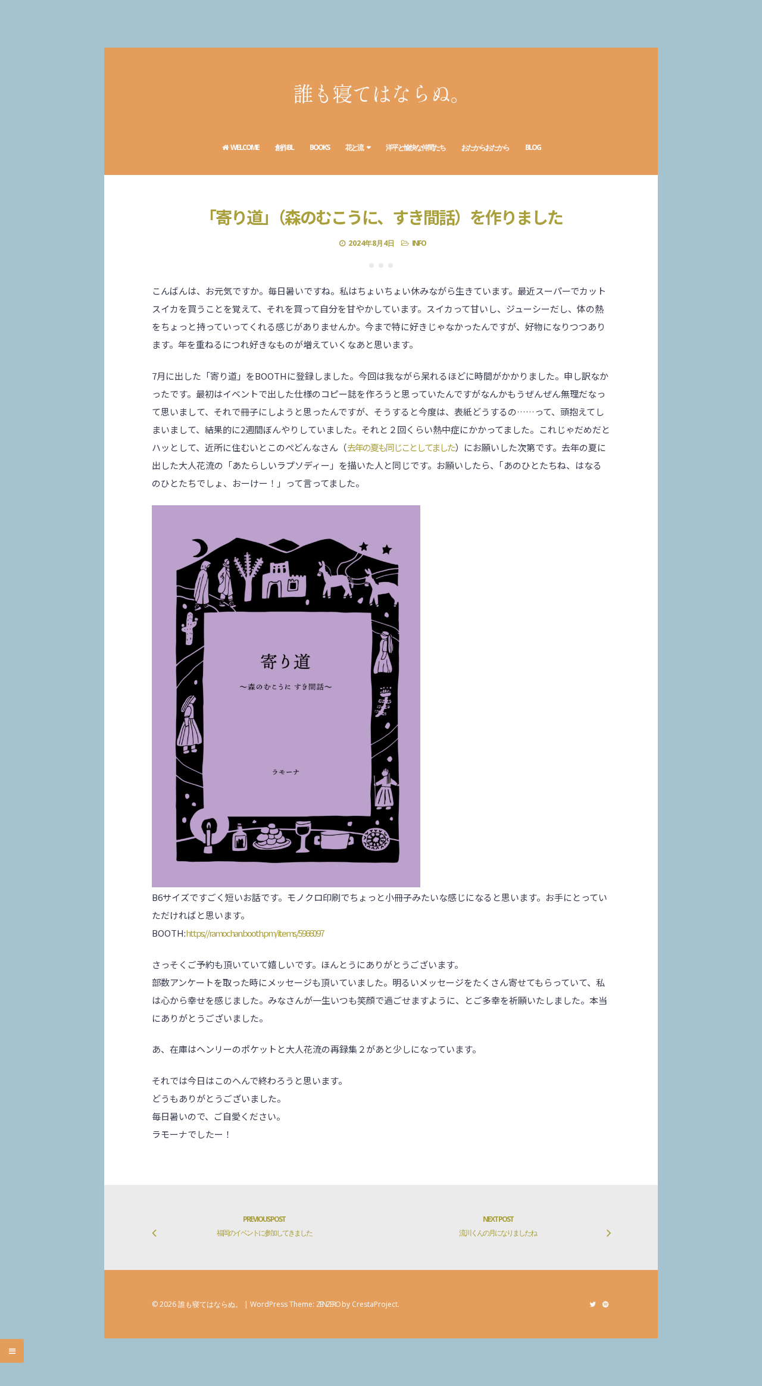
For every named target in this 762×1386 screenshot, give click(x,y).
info (419, 243)
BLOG (533, 147)
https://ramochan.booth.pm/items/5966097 (254, 933)
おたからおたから (485, 147)
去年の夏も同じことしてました (401, 447)
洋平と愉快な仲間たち (415, 147)
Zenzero (328, 1304)
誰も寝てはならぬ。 (381, 92)
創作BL (284, 147)
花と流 (354, 147)
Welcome (244, 147)
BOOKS (319, 147)
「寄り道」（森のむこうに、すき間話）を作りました (381, 217)
